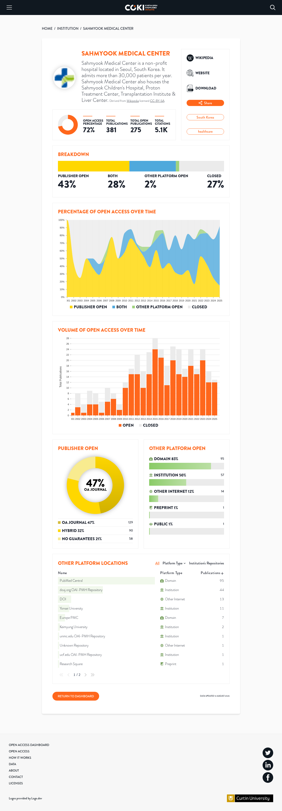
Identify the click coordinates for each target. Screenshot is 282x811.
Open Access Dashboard (29, 745)
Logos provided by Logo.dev (25, 798)
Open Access (19, 751)
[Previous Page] (68, 674)
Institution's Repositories (206, 563)
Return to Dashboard (76, 696)
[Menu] (9, 7)
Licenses (16, 783)
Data (12, 764)
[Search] (272, 7)
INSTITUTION (67, 28)
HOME (47, 28)
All (157, 563)
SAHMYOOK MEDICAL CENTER (108, 28)
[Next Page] (85, 674)
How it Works (20, 757)
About (14, 770)
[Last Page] (92, 674)
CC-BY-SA (157, 101)
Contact (16, 777)
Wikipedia (133, 101)
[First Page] (61, 674)
